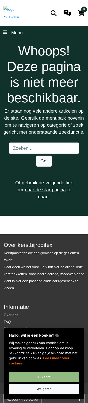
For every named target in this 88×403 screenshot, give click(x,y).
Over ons (11, 315)
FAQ (7, 322)
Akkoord (44, 377)
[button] (44, 161)
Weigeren (44, 389)
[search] (54, 13)
